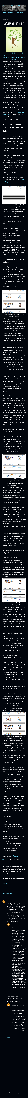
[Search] (25, 2)
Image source (4, 883)
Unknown (9, 901)
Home (4, 12)
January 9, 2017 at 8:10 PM (17, 901)
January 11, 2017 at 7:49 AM (18, 1005)
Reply (8, 991)
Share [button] (3, 891)
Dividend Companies (13, 12)
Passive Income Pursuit (11, 5)
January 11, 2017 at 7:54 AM (18, 925)
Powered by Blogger (15, 1093)
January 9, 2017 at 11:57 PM (13, 996)
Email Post (8, 891)
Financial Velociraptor (12, 995)
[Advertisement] (14, 1074)
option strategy (9, 893)
